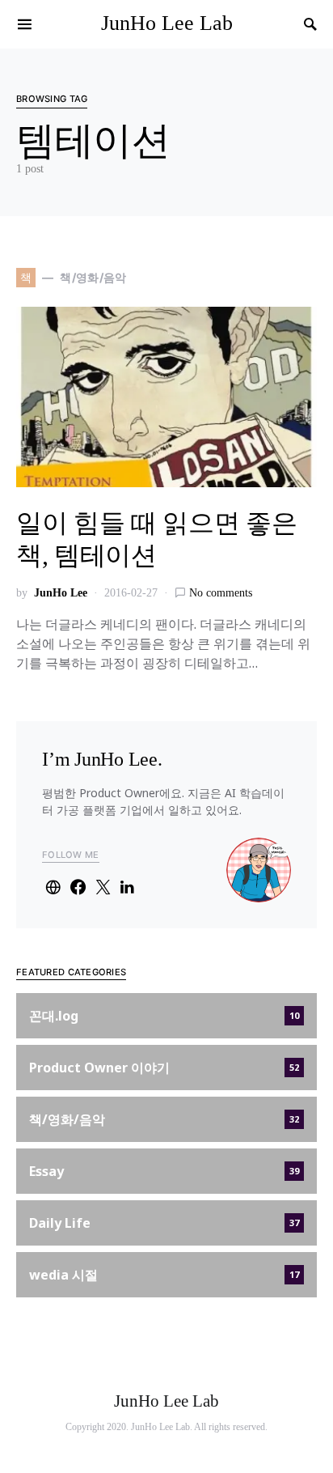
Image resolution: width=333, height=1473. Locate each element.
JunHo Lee (60, 593)
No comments (220, 593)
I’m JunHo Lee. (102, 759)
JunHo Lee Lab (167, 23)
